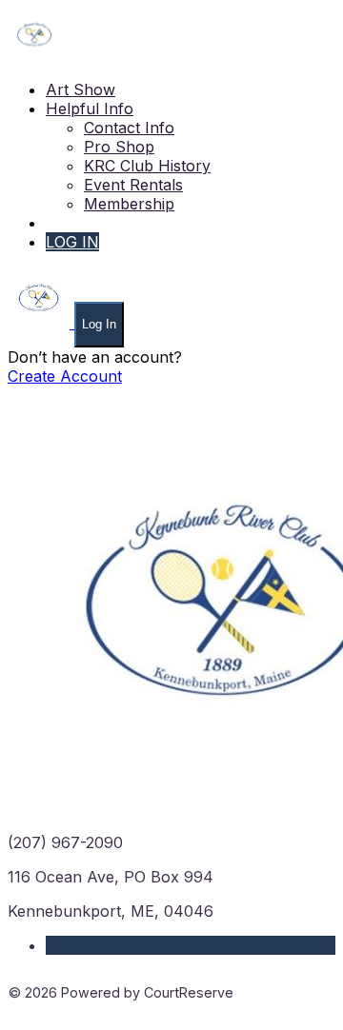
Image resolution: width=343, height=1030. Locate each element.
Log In (99, 324)
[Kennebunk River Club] (34, 55)
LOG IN (72, 241)
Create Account (65, 376)
